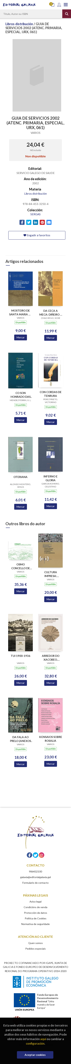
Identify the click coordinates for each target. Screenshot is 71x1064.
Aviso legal (35, 901)
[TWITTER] (35, 855)
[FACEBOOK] (29, 855)
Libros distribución (19, 24)
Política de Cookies (35, 918)
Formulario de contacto (35, 882)
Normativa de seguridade (35, 924)
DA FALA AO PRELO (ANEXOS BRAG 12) (20, 738)
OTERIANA (20, 477)
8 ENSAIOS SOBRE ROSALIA (50, 738)
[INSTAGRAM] (41, 855)
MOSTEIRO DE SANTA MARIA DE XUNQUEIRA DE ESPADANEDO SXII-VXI (20, 312)
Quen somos (35, 943)
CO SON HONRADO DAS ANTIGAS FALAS (20, 394)
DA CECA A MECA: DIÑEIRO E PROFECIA (50, 312)
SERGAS (35, 214)
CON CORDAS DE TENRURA (51, 393)
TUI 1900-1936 (20, 655)
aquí (43, 1039)
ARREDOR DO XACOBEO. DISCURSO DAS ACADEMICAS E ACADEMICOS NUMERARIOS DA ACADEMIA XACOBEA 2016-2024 (50, 657)
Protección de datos (35, 912)
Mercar (21, 337)
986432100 (35, 871)
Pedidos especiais (35, 948)
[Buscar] (66, 13)
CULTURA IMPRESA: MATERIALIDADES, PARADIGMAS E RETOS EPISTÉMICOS (50, 574)
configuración (35, 1043)
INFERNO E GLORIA (51, 478)
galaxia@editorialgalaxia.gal (35, 877)
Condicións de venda (35, 907)
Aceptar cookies (35, 1054)
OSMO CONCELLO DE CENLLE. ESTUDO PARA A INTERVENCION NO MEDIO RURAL (20, 566)
